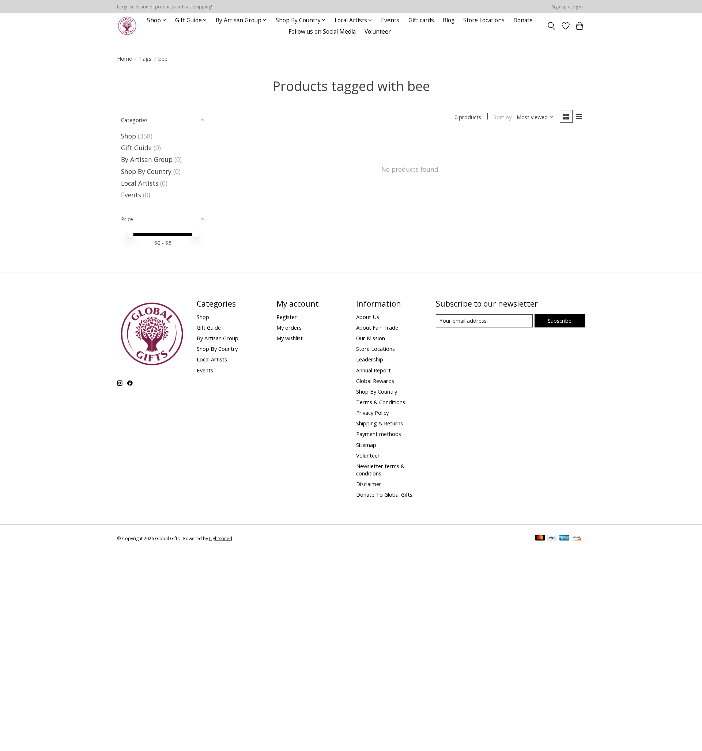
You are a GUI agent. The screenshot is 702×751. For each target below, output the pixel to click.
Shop (128, 136)
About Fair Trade (377, 327)
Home (124, 58)
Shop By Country (146, 171)
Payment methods (378, 433)
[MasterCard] (540, 538)
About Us (367, 316)
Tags (145, 58)
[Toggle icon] (551, 26)
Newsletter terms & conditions (380, 469)
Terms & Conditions (380, 402)
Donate (523, 20)
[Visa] (552, 538)
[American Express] (564, 538)
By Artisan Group (147, 159)
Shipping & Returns (379, 423)
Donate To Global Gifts (384, 494)
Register (286, 316)
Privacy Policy (372, 412)
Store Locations (484, 20)
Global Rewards (375, 380)
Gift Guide (136, 147)
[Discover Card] (576, 538)
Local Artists (140, 183)
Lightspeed (220, 538)
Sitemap (366, 444)
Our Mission (370, 338)
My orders (289, 327)
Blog (448, 20)
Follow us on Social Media (322, 31)
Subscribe (559, 320)
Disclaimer (368, 484)
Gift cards (421, 20)
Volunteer (378, 31)
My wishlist (289, 338)
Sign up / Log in (567, 7)
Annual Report (373, 370)
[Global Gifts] (127, 26)
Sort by (503, 117)
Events (390, 20)
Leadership (369, 359)
